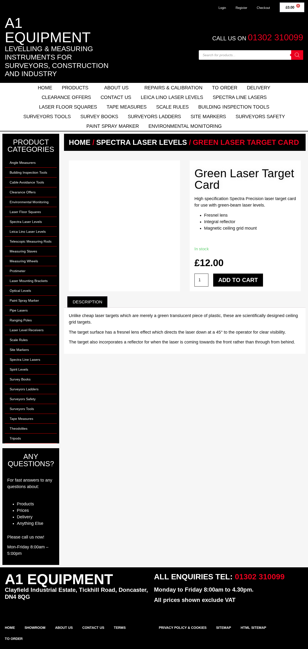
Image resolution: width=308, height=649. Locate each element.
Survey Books (99, 116)
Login (222, 8)
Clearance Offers (66, 97)
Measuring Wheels (24, 261)
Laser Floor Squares (68, 107)
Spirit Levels (19, 369)
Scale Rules (172, 107)
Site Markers (208, 116)
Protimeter (18, 271)
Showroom (35, 628)
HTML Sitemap (253, 628)
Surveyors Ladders (154, 116)
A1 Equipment (48, 30)
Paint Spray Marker (112, 126)
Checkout (263, 8)
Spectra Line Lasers (240, 97)
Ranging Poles (21, 320)
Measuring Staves (23, 251)
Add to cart (238, 280)
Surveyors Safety (260, 116)
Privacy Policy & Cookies (182, 628)
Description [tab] (87, 302)
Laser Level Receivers (27, 330)
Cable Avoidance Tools (27, 182)
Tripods (15, 438)
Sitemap (223, 628)
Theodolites (18, 428)
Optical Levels (20, 291)
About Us (116, 87)
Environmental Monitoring (185, 126)
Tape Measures (127, 107)
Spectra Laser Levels (26, 222)
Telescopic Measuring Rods (30, 241)
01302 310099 (275, 37)
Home (45, 87)
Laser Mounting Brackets (29, 281)
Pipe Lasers (19, 310)
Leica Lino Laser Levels (172, 97)
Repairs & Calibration (173, 87)
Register (241, 8)
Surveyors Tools (47, 116)
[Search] (297, 55)
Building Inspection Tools (233, 107)
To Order (224, 87)
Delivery (258, 87)
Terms (120, 628)
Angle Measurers (23, 163)
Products (75, 87)
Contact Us (116, 97)
